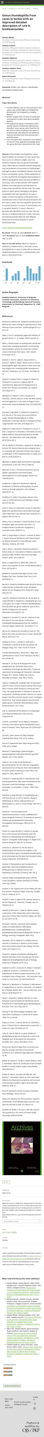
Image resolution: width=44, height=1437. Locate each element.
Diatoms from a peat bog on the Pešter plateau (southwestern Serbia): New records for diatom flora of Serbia (24, 1349)
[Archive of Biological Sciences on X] (35, 1404)
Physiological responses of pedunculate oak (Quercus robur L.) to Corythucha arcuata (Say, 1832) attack (23, 1290)
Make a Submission (12, 1386)
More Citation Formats (11, 1221)
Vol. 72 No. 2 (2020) (24, 9)
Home (4, 9)
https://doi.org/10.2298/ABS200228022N (17, 228)
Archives (12, 9)
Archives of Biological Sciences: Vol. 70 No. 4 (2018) (21, 1341)
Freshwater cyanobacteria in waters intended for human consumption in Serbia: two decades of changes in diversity (24, 1308)
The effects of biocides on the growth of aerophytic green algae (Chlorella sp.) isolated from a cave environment (24, 1320)
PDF (6, 1182)
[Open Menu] (2, 2)
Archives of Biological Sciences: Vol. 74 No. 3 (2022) (23, 1311)
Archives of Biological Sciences (17, 2)
